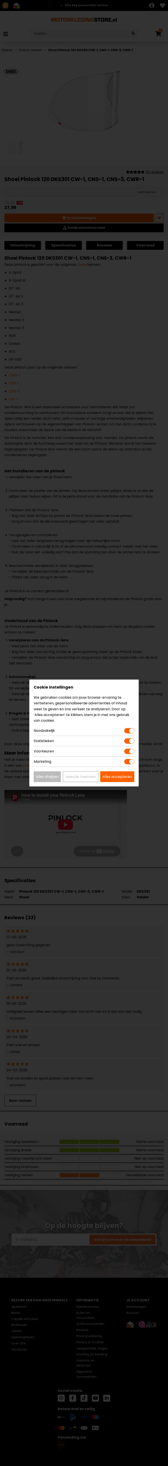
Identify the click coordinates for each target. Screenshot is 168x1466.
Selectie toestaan (80, 776)
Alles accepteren (117, 776)
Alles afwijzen (47, 776)
